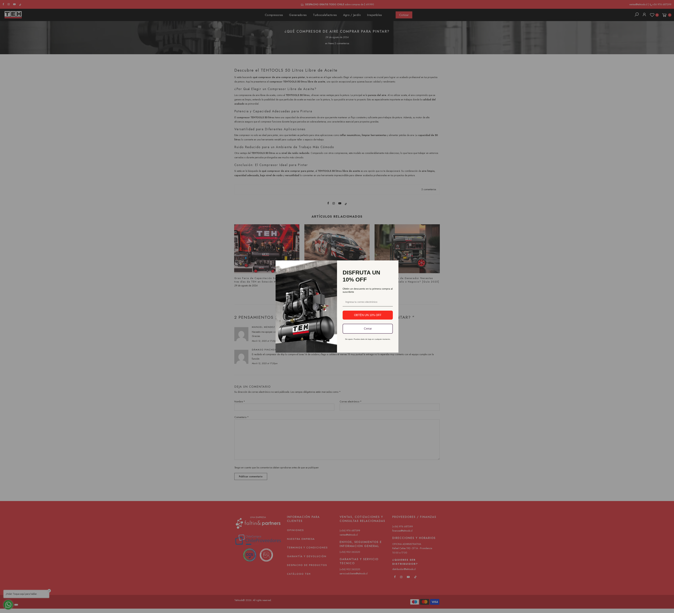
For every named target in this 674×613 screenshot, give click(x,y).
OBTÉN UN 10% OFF (367, 315)
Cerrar (368, 328)
